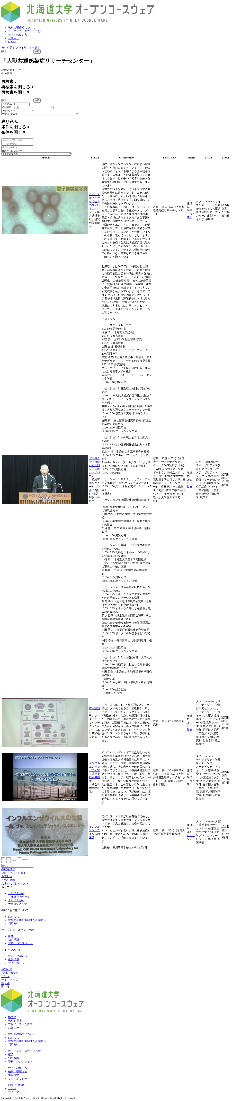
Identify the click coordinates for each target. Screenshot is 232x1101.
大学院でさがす (17, 904)
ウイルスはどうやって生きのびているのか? (94, 201)
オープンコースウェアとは (24, 31)
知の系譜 (13, 939)
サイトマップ (9, 979)
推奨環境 (13, 959)
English (12, 41)
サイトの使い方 (17, 34)
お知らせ (13, 38)
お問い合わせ (9, 972)
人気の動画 (8, 879)
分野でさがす (16, 893)
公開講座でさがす (19, 896)
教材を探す (8, 47)
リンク (5, 976)
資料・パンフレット (20, 943)
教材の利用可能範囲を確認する (27, 920)
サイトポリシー (17, 963)
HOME (12, 1017)
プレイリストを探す (28, 47)
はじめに (13, 916)
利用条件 (13, 923)
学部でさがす (16, 900)
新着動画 (6, 876)
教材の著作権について (21, 27)
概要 (11, 936)
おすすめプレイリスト (15, 883)
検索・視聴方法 (17, 955)
